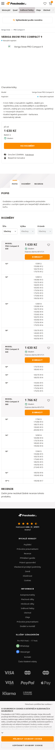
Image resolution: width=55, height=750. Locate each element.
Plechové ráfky (27, 599)
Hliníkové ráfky (27, 603)
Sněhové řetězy (27, 10)
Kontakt (27, 657)
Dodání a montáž (27, 626)
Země (27, 571)
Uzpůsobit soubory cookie (27, 745)
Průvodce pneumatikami (27, 549)
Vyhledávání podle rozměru (28, 20)
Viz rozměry (27, 146)
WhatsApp (24, 646)
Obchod (46, 10)
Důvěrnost (27, 576)
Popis (15, 184)
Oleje (38, 10)
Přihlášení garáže (27, 558)
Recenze (38, 184)
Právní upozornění (27, 562)
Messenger (25, 651)
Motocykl (6, 10)
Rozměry (26, 184)
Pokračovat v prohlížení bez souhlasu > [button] (38, 704)
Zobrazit (37, 257)
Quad (15, 10)
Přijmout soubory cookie (27, 739)
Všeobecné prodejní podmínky (27, 567)
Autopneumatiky (27, 594)
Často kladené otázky (27, 661)
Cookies (27, 580)
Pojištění (27, 544)
